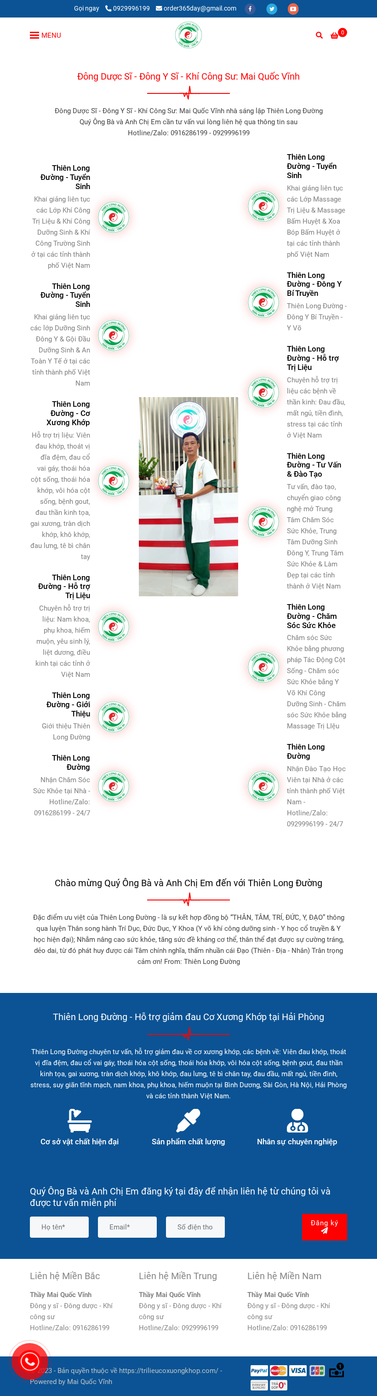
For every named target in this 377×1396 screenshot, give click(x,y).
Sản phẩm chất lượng (188, 1141)
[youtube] (293, 8)
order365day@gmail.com (200, 8)
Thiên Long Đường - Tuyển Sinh (65, 177)
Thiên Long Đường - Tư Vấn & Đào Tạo (314, 465)
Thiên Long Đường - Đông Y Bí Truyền (314, 284)
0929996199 (131, 8)
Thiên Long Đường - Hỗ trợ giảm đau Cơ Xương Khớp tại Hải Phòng (188, 1016)
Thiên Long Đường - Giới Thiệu (68, 704)
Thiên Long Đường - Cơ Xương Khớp (68, 413)
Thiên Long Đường (71, 763)
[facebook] (251, 8)
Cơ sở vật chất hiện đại (79, 1141)
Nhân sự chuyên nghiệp (297, 1141)
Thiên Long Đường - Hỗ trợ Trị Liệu (64, 586)
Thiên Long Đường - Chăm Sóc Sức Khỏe (312, 616)
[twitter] (272, 8)
